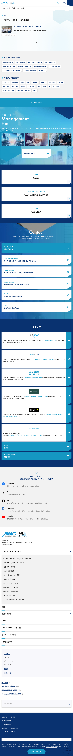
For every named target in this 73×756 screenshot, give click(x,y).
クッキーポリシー (51, 746)
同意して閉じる (36, 751)
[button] (36, 551)
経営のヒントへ (29, 153)
